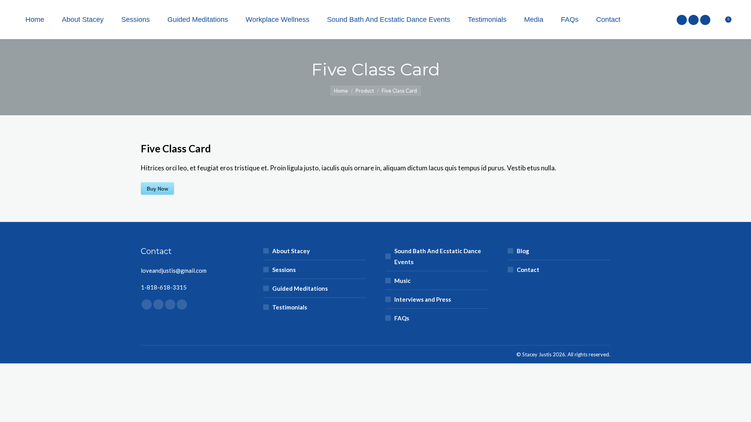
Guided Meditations (300, 288)
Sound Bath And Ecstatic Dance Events (437, 256)
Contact (528, 269)
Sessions (284, 269)
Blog (523, 250)
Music (402, 280)
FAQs (401, 318)
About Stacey (291, 250)
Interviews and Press (422, 299)
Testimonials (289, 307)
